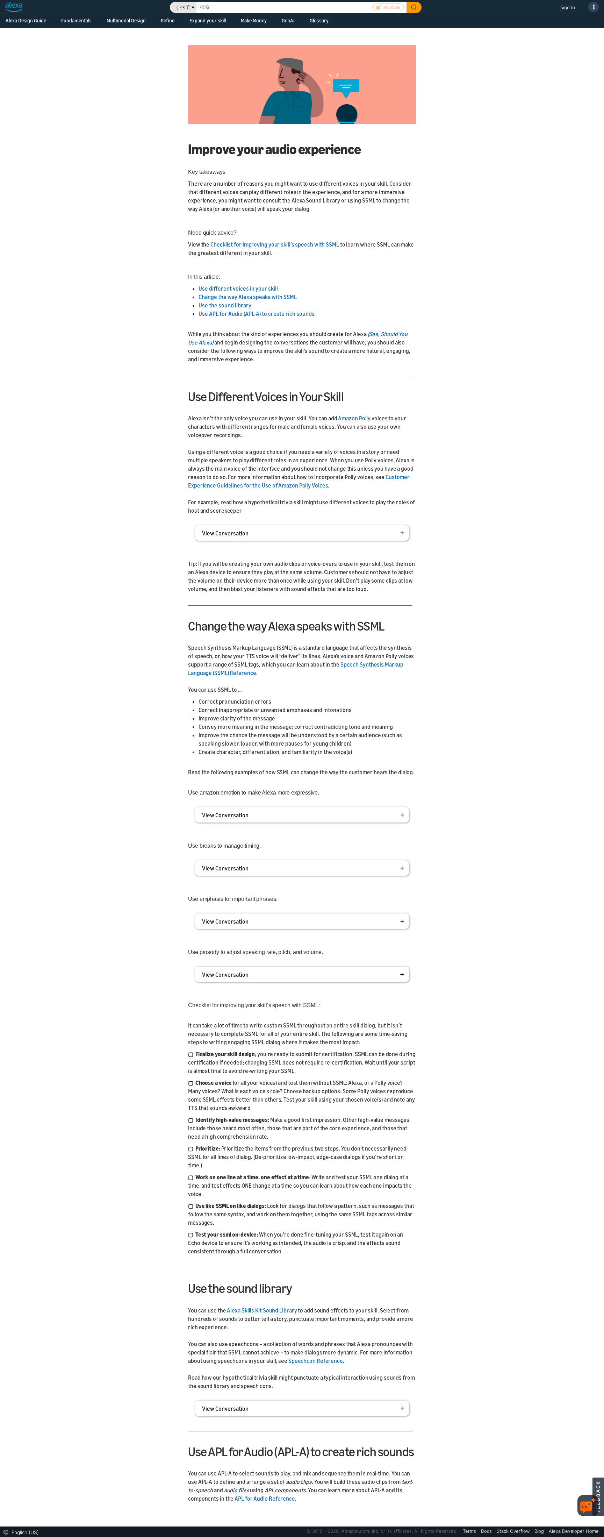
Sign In (567, 7)
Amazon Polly (354, 418)
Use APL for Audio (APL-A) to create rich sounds (257, 313)
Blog (539, 1531)
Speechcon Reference (315, 1360)
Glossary (319, 20)
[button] (22, 1532)
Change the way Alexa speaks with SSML (248, 296)
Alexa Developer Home (574, 1531)
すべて (182, 7)
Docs (487, 1531)
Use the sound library (225, 305)
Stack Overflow (514, 1531)
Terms (470, 1531)
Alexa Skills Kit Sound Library (262, 1310)
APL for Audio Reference (265, 1498)
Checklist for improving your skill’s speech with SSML (274, 244)
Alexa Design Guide (26, 20)
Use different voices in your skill (238, 288)
